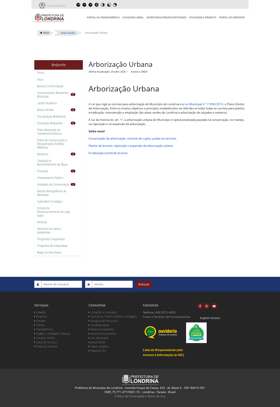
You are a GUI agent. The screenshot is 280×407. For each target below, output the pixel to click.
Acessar (144, 284)
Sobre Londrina (99, 346)
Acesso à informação (50, 86)
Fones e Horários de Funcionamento (166, 317)
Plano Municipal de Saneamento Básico (49, 131)
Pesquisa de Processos (104, 321)
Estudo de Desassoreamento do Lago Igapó (53, 211)
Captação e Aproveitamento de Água (52, 162)
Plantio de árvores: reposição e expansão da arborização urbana (131, 146)
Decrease (84, 5)
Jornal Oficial (97, 342)
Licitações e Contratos (103, 312)
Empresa (41, 316)
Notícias (42, 222)
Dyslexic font (97, 5)
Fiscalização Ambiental (51, 116)
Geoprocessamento (102, 329)
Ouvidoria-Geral (133, 17)
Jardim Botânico (47, 103)
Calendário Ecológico (50, 201)
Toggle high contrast (103, 5)
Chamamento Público (50, 178)
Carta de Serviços (46, 342)
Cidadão (41, 312)
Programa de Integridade (52, 246)
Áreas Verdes (45, 110)
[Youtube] (214, 306)
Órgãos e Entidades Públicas (53, 333)
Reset (90, 5)
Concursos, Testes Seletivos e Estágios (113, 316)
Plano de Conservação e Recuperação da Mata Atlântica (52, 143)
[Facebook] (200, 306)
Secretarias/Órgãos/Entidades (166, 17)
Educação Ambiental (49, 123)
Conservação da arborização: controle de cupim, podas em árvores (132, 138)
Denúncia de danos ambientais (49, 230)
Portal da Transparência (103, 17)
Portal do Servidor (232, 17)
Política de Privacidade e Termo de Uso (140, 396)
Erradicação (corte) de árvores (108, 153)
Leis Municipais (99, 338)
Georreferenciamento (103, 333)
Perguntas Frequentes (51, 239)
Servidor (41, 321)
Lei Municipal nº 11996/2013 (204, 104)
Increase (78, 5)
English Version (210, 318)
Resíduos (42, 154)
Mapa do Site (98, 350)
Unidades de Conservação (53, 184)
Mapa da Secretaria (49, 252)
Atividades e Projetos (202, 17)
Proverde (42, 171)
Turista (40, 325)
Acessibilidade (55, 5)
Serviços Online (45, 338)
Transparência (44, 329)
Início (40, 79)
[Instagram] (207, 306)
